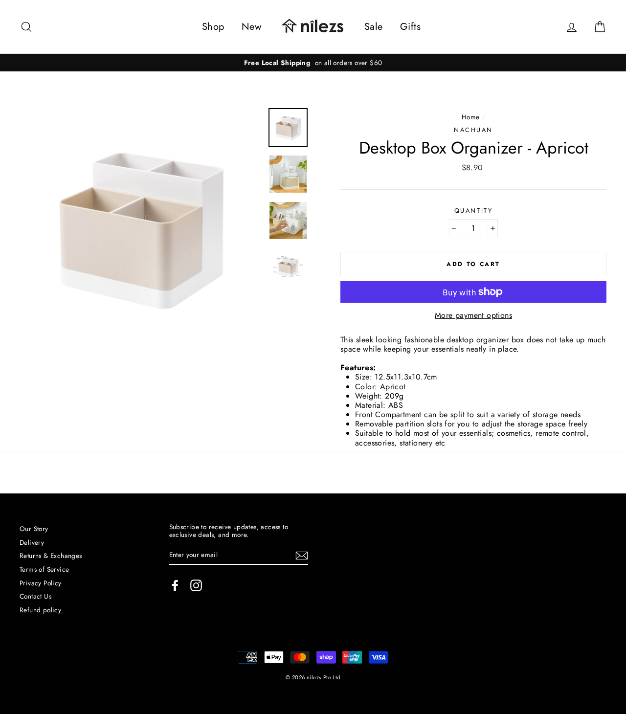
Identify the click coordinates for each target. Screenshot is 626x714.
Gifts (410, 27)
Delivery (32, 542)
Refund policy (40, 610)
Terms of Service (44, 569)
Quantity (473, 210)
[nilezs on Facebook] (175, 585)
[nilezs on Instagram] (196, 585)
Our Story (34, 529)
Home (471, 117)
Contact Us (35, 596)
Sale (373, 27)
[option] (313, 63)
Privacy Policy (41, 583)
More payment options (473, 315)
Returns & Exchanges (51, 555)
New (252, 27)
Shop (213, 27)
